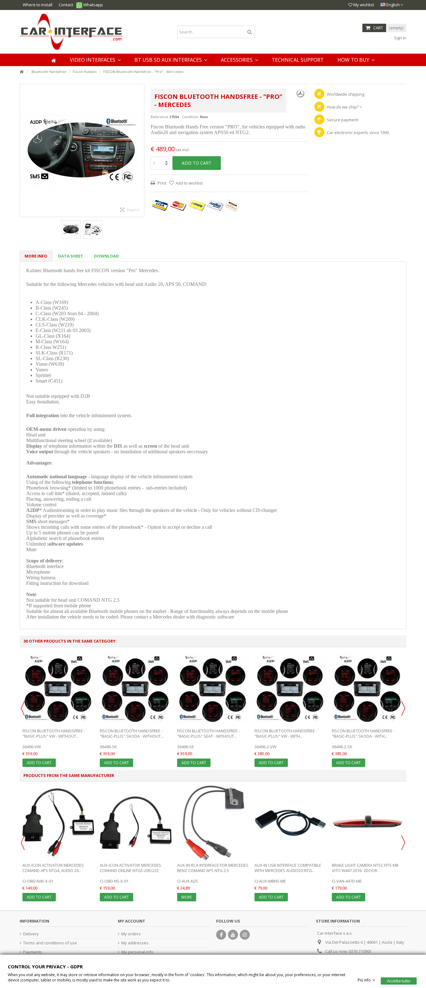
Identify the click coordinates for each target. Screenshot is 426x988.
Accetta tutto (398, 980)
